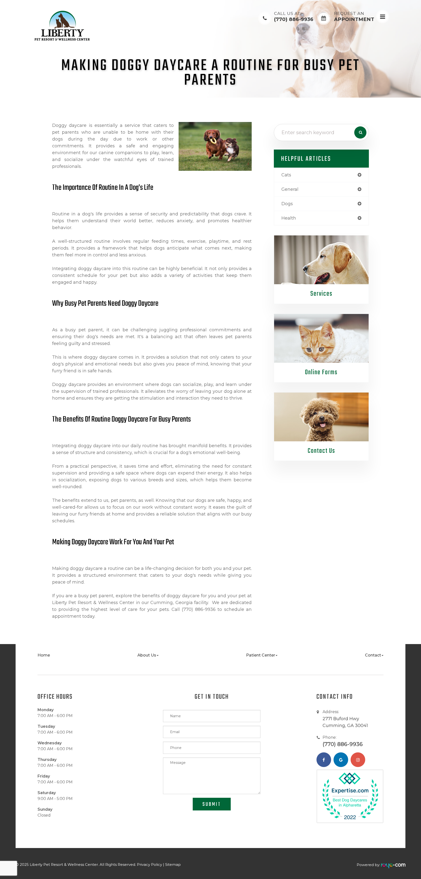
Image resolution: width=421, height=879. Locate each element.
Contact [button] (373, 655)
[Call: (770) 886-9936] (264, 18)
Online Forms (321, 372)
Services (321, 294)
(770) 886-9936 (293, 17)
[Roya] (393, 864)
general (289, 189)
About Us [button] (146, 655)
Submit (211, 804)
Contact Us (321, 451)
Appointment (354, 17)
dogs (287, 203)
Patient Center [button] (260, 655)
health (288, 218)
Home (44, 655)
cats (286, 175)
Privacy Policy (149, 864)
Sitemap (173, 864)
